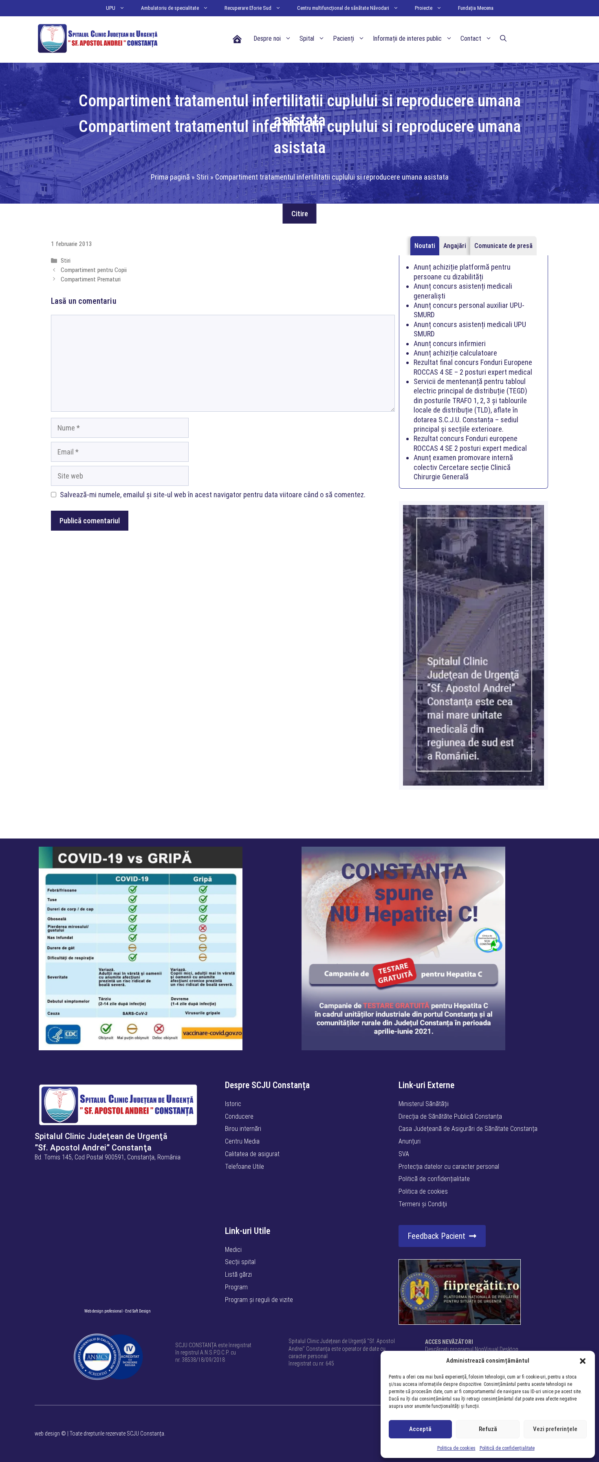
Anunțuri (410, 1141)
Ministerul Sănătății (424, 1104)
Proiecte (423, 8)
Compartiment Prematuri (91, 279)
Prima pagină (170, 177)
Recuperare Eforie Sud (248, 8)
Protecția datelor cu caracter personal (449, 1166)
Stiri (202, 177)
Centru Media (242, 1141)
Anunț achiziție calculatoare (455, 353)
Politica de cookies (456, 1448)
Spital (307, 38)
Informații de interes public (407, 38)
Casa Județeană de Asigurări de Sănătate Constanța (468, 1129)
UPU (110, 8)
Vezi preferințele (555, 1429)
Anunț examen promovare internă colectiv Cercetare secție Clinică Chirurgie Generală (463, 467)
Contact (470, 38)
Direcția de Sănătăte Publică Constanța (450, 1116)
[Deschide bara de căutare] (503, 38)
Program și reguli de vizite (259, 1300)
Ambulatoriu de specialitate (170, 8)
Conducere (239, 1116)
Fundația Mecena (475, 8)
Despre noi (267, 38)
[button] (583, 1361)
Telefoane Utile (244, 1166)
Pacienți (343, 38)
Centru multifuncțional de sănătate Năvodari (343, 8)
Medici (233, 1249)
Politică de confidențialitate (507, 1448)
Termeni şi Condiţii (423, 1204)
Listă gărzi (238, 1274)
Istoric (233, 1104)
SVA (404, 1154)
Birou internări (243, 1129)
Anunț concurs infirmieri (450, 343)
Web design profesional (103, 1311)
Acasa (236, 38)
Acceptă (420, 1429)
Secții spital (240, 1262)
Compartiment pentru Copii (94, 270)
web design (47, 1433)
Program (236, 1287)
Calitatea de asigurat (252, 1154)
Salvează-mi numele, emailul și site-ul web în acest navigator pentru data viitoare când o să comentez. (213, 494)
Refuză (488, 1429)
